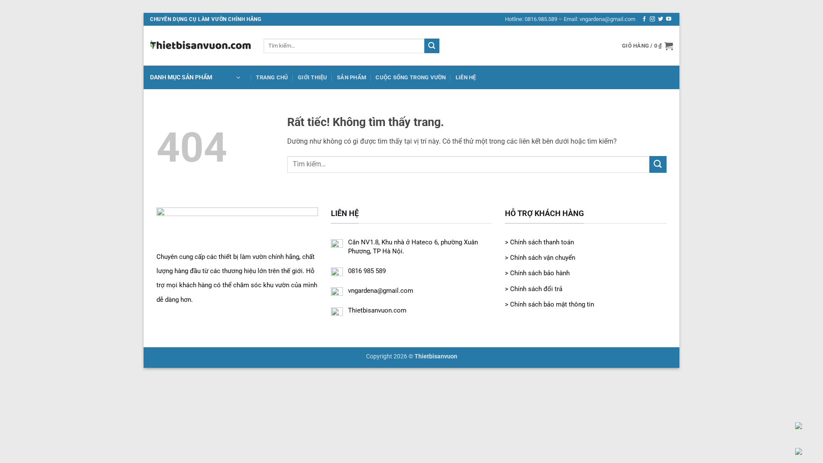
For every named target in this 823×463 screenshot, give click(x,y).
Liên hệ (466, 77)
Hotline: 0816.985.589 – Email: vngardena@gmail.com (570, 19)
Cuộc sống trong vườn (410, 77)
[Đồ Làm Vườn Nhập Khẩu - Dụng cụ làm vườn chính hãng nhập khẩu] (200, 45)
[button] (647, 45)
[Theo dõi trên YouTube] (668, 19)
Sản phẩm (351, 77)
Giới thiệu (312, 77)
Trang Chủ (272, 77)
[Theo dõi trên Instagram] (652, 19)
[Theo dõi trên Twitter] (660, 19)
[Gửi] (431, 46)
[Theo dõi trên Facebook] (644, 19)
